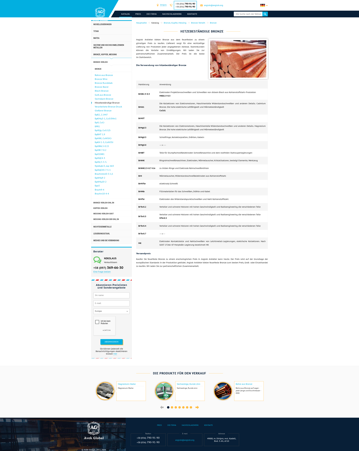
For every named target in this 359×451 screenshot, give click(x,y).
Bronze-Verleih (100, 62)
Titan (96, 31)
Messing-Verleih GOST (103, 213)
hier (115, 354)
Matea (96, 38)
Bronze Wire (101, 79)
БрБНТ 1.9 (100, 134)
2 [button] (172, 407)
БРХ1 (97, 126)
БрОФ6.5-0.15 (102, 146)
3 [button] (176, 407)
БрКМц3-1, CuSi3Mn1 (106, 118)
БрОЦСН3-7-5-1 (103, 170)
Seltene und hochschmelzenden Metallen (108, 46)
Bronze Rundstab (103, 83)
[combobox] (163, 5)
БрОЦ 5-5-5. (101, 162)
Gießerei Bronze (103, 110)
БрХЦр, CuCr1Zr (103, 130)
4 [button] (179, 407)
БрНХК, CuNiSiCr (103, 138)
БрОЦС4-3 (100, 158)
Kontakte (192, 14)
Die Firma (152, 14)
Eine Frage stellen (102, 271)
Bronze (98, 69)
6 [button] (187, 407)
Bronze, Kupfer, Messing (105, 54)
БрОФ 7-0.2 (100, 150)
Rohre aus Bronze (104, 75)
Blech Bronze (102, 90)
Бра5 (97, 185)
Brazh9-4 (99, 189)
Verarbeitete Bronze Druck (108, 106)
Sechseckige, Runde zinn (188, 384)
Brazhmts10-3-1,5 (104, 174)
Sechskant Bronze (104, 98)
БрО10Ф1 (99, 154)
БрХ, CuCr (99, 122)
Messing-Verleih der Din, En (106, 219)
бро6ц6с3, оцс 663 (104, 166)
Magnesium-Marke (127, 384)
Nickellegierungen (102, 24)
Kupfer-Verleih (100, 208)
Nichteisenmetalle (102, 227)
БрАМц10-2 (100, 181)
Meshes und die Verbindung (106, 240)
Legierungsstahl (101, 233)
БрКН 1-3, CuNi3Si (104, 142)
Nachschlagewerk (172, 14)
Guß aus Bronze (103, 95)
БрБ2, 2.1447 (101, 114)
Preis (138, 14)
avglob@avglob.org (213, 5)
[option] (120, 391)
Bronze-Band (101, 87)
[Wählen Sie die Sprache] (264, 5)
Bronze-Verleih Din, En (103, 203)
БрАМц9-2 (100, 177)
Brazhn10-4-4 (102, 193)
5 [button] (183, 407)
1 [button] (168, 407)
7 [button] (191, 407)
